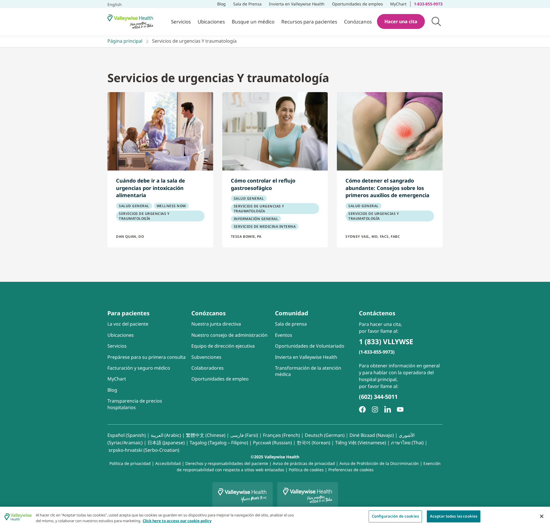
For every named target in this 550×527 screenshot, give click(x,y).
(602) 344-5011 (378, 397)
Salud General (134, 205)
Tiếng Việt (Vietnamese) (360, 442)
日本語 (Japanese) (166, 442)
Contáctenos (377, 313)
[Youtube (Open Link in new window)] (400, 409)
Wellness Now (171, 205)
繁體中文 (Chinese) (205, 435)
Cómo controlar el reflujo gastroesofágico (263, 184)
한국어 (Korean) (313, 442)
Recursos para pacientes (309, 21)
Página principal (124, 41)
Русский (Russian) (272, 442)
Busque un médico (253, 21)
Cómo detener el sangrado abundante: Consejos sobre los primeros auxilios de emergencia (387, 188)
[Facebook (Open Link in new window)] (362, 409)
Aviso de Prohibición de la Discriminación (379, 463)
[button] (436, 21)
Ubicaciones (211, 21)
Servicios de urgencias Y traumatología (144, 216)
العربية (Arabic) (166, 435)
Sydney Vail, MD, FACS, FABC (372, 236)
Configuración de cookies (395, 516)
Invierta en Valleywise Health (297, 4)
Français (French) (281, 435)
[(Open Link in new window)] (387, 409)
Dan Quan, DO (130, 236)
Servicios (181, 21)
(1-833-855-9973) (376, 352)
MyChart (400, 3)
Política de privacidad (130, 463)
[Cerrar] (541, 516)
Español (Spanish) (126, 435)
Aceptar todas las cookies (453, 516)
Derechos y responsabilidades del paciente (226, 463)
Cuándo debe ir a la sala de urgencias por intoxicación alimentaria (150, 188)
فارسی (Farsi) (244, 435)
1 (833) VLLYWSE (386, 341)
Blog (221, 4)
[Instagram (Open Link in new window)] (375, 409)
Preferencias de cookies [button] (351, 469)
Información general (256, 218)
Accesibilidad (168, 463)
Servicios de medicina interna (265, 226)
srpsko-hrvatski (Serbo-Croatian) (144, 450)
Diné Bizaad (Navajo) (371, 435)
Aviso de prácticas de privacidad (304, 463)
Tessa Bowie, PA (246, 236)
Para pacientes (128, 313)
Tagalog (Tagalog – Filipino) (219, 442)
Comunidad (291, 313)
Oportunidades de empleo (358, 3)
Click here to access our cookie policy (177, 520)
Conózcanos (358, 21)
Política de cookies (306, 469)
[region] (275, 517)
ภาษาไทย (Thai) (407, 442)
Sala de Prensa (247, 4)
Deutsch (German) (325, 435)
